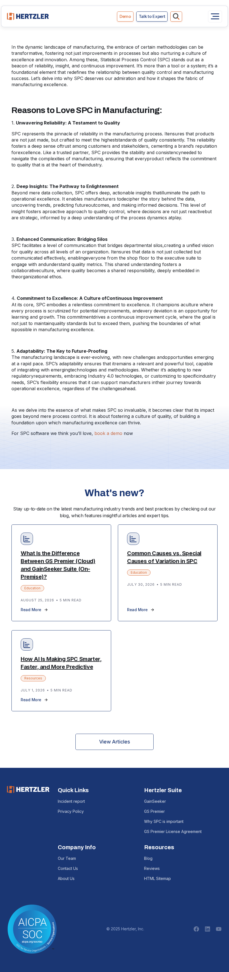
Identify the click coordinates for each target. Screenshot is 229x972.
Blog (148, 858)
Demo (125, 16)
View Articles (114, 742)
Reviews (152, 868)
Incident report (71, 801)
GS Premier (154, 811)
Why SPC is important (163, 821)
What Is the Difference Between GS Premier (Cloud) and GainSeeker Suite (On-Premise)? (58, 565)
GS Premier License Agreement (173, 831)
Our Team (67, 858)
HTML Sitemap (157, 878)
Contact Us (68, 868)
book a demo (108, 433)
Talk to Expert (152, 16)
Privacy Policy (71, 811)
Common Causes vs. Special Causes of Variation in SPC (164, 557)
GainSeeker (155, 801)
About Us (66, 878)
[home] (28, 16)
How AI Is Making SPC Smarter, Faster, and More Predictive (61, 663)
